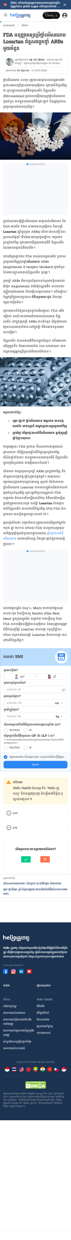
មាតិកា (6, 985)
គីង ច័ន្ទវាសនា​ (23, 70)
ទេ (30, 730)
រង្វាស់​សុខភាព (44, 985)
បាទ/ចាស (14, 730)
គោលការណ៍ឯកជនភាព (14, 1012)
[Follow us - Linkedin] (21, 971)
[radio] (6, 730)
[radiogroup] (35, 676)
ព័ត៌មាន (25, 25)
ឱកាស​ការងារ (43, 1019)
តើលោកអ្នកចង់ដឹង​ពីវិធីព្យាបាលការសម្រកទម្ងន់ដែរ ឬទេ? (32, 724)
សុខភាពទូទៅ (9, 25)
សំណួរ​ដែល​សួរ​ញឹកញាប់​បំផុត (17, 1041)
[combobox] (58, 703)
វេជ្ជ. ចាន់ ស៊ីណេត (37, 60)
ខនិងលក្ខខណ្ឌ (10, 1006)
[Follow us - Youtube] (29, 971)
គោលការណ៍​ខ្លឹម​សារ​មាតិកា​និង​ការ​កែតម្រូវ (17, 1021)
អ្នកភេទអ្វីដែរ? (11, 670)
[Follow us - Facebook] (5, 971)
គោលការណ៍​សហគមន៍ (14, 1048)
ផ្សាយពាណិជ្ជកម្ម (45, 1026)
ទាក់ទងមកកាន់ (43, 1032)
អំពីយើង (41, 1006)
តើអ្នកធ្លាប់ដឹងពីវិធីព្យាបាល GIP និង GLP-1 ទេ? (29, 735)
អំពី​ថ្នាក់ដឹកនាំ (43, 1012)
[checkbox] (5, 757)
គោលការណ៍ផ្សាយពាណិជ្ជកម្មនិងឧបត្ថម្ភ (18, 1032)
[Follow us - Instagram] (13, 971)
